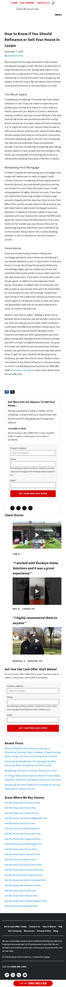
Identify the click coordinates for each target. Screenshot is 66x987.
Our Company (27, 2)
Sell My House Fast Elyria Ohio (20, 808)
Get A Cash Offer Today (15, 926)
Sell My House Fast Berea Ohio (20, 859)
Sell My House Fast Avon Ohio (20, 823)
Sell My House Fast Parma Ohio (21, 849)
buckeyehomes (15, 55)
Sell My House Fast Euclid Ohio (20, 890)
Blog (55, 930)
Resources (29, 930)
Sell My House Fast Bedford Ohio (21, 906)
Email (13, 480)
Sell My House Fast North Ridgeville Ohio (26, 818)
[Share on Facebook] (7, 392)
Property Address (19, 448)
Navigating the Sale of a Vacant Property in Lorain (31, 770)
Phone (13, 459)
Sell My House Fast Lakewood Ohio (23, 839)
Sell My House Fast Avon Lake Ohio (23, 833)
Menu (58, 14)
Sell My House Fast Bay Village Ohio (23, 844)
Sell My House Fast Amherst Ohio (22, 813)
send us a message (22, 370)
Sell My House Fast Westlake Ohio (22, 828)
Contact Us (43, 2)
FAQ (60, 926)
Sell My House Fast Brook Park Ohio (23, 865)
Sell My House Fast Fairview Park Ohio (24, 870)
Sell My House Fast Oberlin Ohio (21, 895)
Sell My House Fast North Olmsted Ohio (25, 880)
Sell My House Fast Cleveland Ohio (22, 854)
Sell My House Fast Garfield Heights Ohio (26, 901)
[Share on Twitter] (12, 392)
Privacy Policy (44, 930)
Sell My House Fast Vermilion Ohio (22, 802)
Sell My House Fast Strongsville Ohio (24, 875)
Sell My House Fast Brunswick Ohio (23, 885)
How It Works (49, 926)
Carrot (46, 956)
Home (14, 2)
